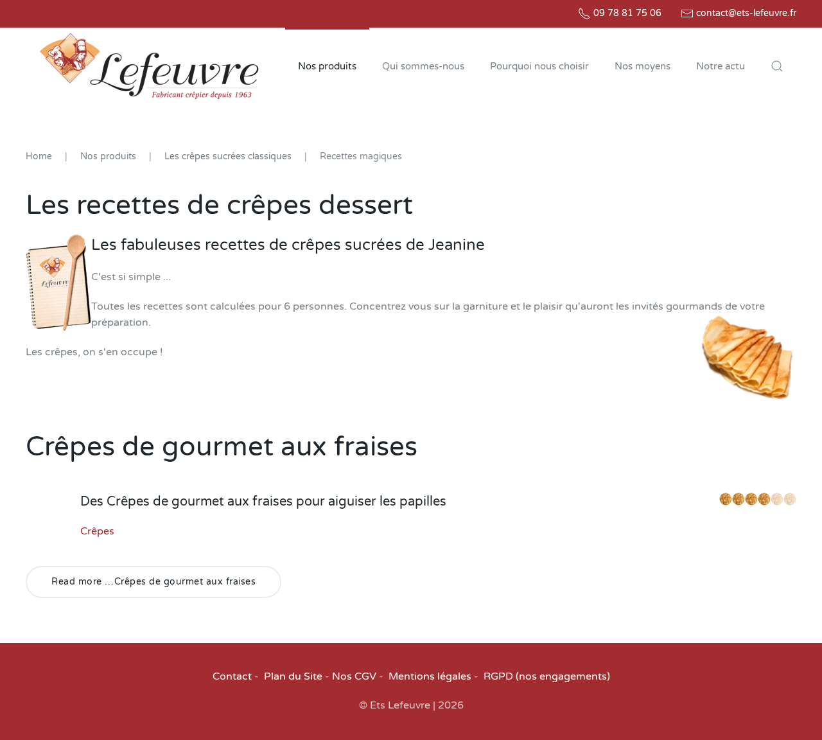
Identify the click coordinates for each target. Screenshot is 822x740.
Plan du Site (293, 676)
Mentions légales (430, 676)
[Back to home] (149, 66)
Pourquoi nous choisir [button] (539, 66)
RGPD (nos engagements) (547, 676)
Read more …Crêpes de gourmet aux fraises (153, 581)
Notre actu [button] (720, 66)
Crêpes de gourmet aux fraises (221, 446)
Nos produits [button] (327, 66)
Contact (232, 676)
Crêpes (97, 531)
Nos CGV (354, 676)
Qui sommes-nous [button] (423, 66)
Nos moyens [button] (642, 66)
